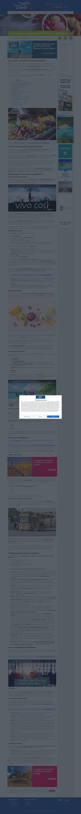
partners (26, 401)
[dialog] (40, 407)
